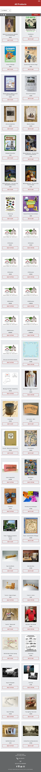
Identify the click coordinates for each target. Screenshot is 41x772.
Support (36, 14)
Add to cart (10, 40)
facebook (16, 766)
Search (1, 15)
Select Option (10, 247)
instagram (19, 766)
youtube (21, 766)
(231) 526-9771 (21, 758)
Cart (5, 15)
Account (3, 15)
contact (24, 766)
